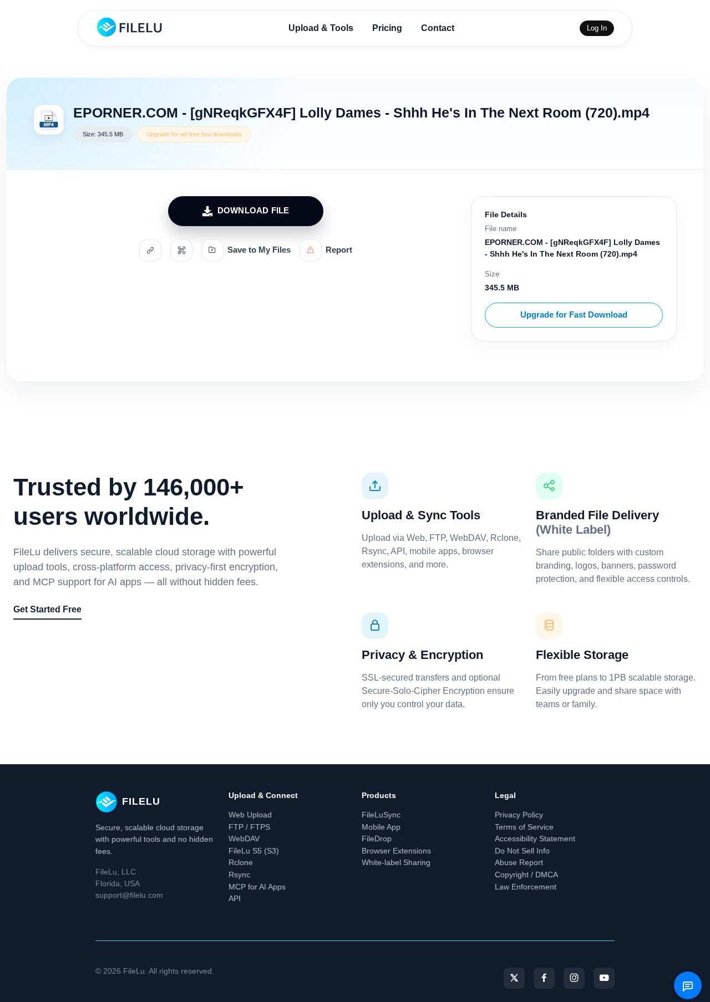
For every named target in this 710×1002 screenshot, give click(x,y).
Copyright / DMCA (526, 874)
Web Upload (250, 814)
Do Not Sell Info (522, 850)
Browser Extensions (396, 850)
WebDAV (244, 838)
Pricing (387, 28)
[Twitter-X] (514, 978)
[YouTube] (604, 978)
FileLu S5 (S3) (254, 850)
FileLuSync (381, 814)
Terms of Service (524, 826)
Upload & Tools (320, 28)
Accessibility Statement (535, 838)
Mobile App (381, 826)
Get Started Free (47, 609)
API (235, 898)
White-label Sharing (396, 862)
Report (339, 250)
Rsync (239, 874)
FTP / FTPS (249, 826)
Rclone (241, 862)
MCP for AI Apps (257, 886)
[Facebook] (544, 978)
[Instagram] (574, 978)
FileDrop (377, 838)
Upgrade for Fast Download (573, 314)
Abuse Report (519, 862)
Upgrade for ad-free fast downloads (194, 134)
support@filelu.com (129, 895)
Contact (437, 28)
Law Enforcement (525, 886)
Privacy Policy (519, 814)
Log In (597, 28)
